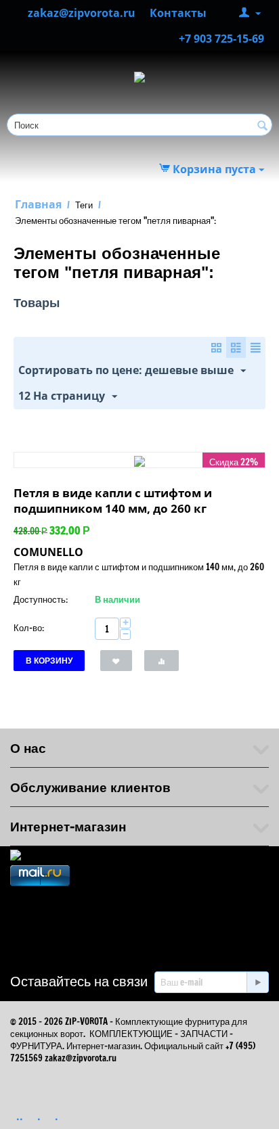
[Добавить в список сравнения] (161, 660)
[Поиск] (262, 126)
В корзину (49, 660)
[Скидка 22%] (139, 460)
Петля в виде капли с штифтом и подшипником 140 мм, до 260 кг (113, 500)
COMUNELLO (48, 552)
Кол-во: (29, 628)
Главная (38, 204)
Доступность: (41, 599)
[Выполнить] (257, 982)
